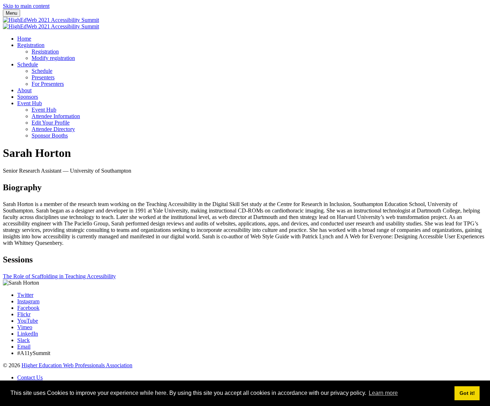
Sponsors (27, 97)
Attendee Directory (53, 129)
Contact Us (30, 377)
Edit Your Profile (51, 123)
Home (24, 39)
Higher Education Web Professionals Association (77, 365)
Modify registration (53, 58)
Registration (30, 45)
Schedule (27, 64)
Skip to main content (26, 6)
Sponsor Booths (50, 135)
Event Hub (29, 103)
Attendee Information (56, 116)
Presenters (43, 77)
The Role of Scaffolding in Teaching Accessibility (59, 276)
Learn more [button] (383, 393)
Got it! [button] (467, 393)
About (24, 90)
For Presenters (48, 84)
